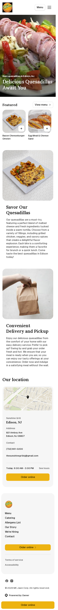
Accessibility (12, 564)
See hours (44, 468)
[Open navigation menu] (49, 7)
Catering (10, 518)
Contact (10, 536)
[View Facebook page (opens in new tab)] (7, 581)
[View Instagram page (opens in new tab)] (12, 581)
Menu (40, 7)
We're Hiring (12, 531)
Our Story (10, 527)
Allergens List (13, 522)
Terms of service (14, 560)
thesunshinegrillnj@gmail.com (22, 456)
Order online (28, 477)
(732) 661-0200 (14, 450)
